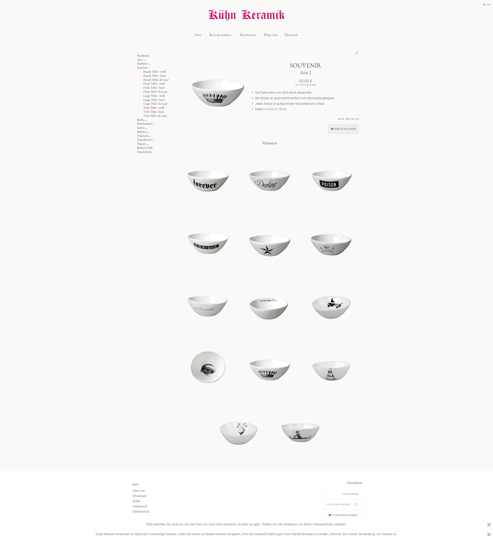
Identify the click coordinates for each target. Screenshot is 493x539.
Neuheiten (143, 56)
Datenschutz (140, 511)
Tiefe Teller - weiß (153, 108)
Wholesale (139, 496)
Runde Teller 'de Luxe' (156, 80)
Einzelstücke (144, 152)
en (488, 4)
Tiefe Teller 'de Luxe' (155, 116)
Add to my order (345, 129)
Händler (291, 34)
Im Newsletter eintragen (344, 515)
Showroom (248, 34)
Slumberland (144, 124)
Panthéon (142, 63)
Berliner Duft (145, 148)
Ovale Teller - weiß (154, 83)
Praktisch (142, 136)
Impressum (140, 506)
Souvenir (142, 67)
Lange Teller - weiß (154, 96)
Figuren (141, 144)
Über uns (270, 34)
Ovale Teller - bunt (154, 88)
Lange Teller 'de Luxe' (155, 104)
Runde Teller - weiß (154, 72)
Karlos (141, 128)
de (484, 4)
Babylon (142, 132)
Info (198, 34)
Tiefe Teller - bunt (153, 112)
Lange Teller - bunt (154, 100)
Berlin (140, 120)
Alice (140, 60)
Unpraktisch (144, 140)
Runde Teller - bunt (154, 76)
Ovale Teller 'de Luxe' (155, 92)
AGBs (136, 501)
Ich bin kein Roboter (338, 504)
